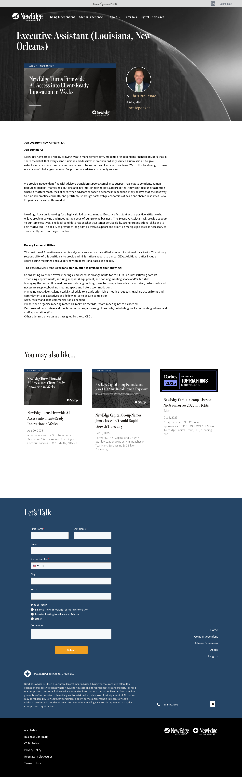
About (114, 17)
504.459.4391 (171, 704)
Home (214, 630)
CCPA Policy (31, 743)
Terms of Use (32, 762)
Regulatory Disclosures (38, 756)
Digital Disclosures (152, 17)
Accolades (30, 729)
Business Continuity (36, 736)
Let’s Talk (130, 17)
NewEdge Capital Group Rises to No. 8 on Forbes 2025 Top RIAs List (187, 405)
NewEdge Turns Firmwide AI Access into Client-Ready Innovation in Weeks (48, 418)
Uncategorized (138, 107)
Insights (213, 656)
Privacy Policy (32, 749)
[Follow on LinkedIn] (212, 704)
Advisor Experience (91, 17)
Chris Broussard (143, 95)
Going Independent (62, 17)
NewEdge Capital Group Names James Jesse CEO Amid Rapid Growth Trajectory (118, 421)
